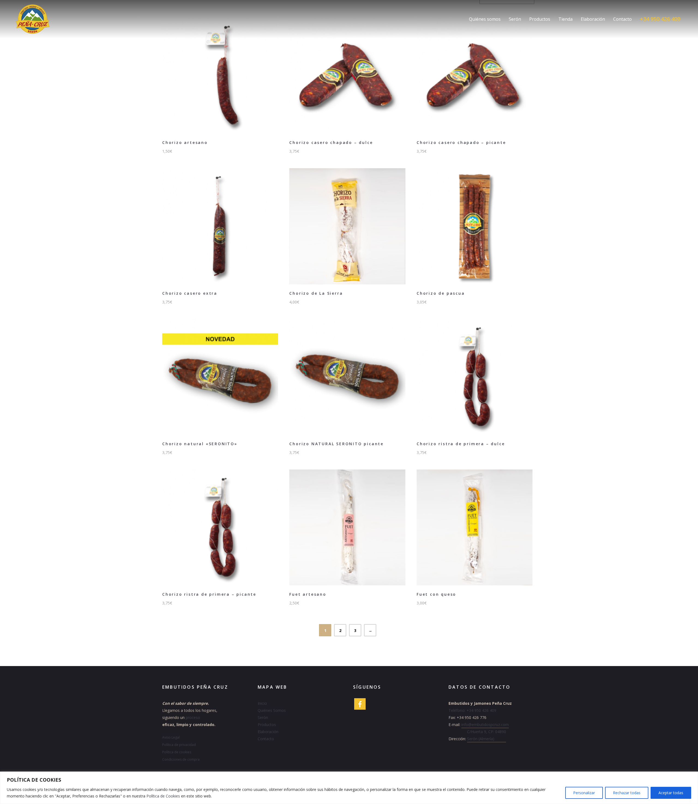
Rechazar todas (626, 792)
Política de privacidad (179, 744)
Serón (515, 19)
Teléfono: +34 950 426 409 (472, 710)
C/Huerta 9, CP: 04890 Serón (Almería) (486, 735)
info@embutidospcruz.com (485, 724)
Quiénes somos (485, 19)
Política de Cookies (163, 796)
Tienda (565, 19)
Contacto (622, 19)
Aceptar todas (670, 792)
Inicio (262, 703)
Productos (539, 19)
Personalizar (584, 792)
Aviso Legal (171, 737)
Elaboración (593, 19)
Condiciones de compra (181, 759)
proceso (193, 717)
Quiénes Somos (272, 710)
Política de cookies (176, 752)
